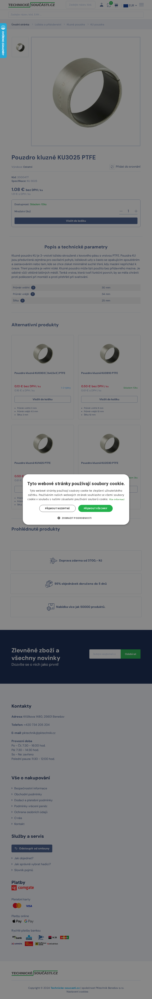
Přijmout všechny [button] (95, 508)
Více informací (117, 499)
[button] (76, 518)
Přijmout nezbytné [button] (57, 508)
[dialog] (76, 499)
